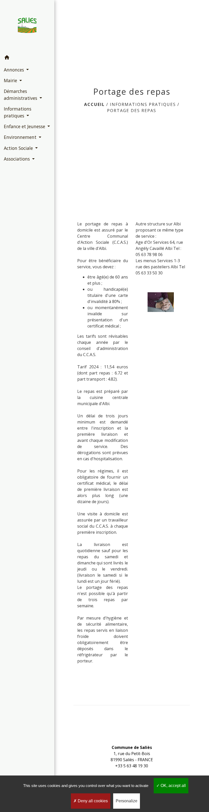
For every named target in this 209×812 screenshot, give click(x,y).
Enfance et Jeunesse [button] (25, 126)
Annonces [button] (14, 70)
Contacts (131, 737)
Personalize (126, 801)
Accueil (94, 104)
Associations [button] (17, 159)
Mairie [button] (11, 80)
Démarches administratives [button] (21, 94)
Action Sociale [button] (19, 148)
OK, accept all (173, 785)
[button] (27, 58)
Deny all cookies (92, 801)
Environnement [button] (21, 137)
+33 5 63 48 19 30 (131, 766)
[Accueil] (27, 26)
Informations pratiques (143, 104)
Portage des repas (131, 110)
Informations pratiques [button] (17, 112)
